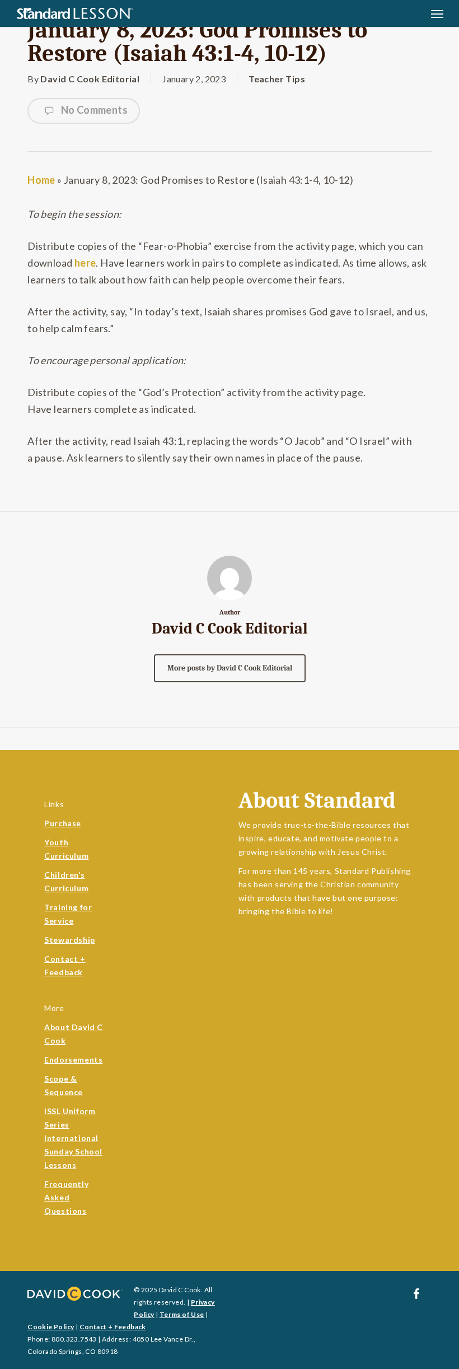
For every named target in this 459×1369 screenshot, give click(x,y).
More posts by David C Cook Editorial (229, 668)
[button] (437, 13)
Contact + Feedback (112, 1327)
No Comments (93, 110)
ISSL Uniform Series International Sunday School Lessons (73, 1138)
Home (41, 180)
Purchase (62, 823)
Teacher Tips (277, 78)
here (85, 263)
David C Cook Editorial (89, 78)
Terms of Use (182, 1314)
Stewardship (69, 939)
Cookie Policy (50, 1327)
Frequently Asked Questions (66, 1197)
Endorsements (73, 1059)
